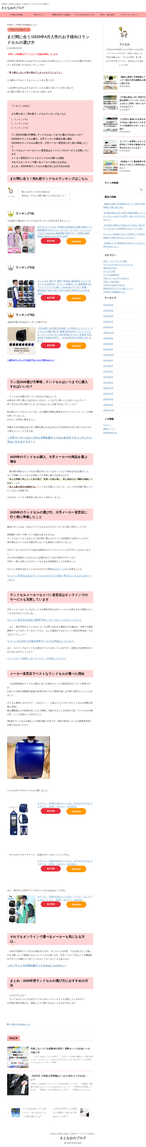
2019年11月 (108, 410)
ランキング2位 (21, 123)
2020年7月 (108, 388)
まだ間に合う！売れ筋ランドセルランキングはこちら (38, 113)
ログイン (107, 425)
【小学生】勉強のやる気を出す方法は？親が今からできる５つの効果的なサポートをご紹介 (124, 227)
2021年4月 (108, 382)
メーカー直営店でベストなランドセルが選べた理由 (37, 158)
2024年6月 (108, 310)
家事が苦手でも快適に (61, 15)
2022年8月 (108, 343)
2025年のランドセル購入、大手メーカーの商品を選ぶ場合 (41, 138)
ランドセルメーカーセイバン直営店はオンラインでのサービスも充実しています (50, 152)
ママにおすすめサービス (84, 15)
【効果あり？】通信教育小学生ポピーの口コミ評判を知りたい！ (133, 164)
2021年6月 (108, 377)
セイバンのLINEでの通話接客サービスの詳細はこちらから (40, 641)
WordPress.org (110, 432)
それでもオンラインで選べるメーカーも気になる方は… (39, 162)
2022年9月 (108, 338)
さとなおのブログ (12, 8)
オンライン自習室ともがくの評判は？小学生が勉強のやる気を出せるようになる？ (133, 144)
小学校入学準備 (16, 15)
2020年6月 (108, 393)
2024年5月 (108, 316)
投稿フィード (109, 428)
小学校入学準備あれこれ (20, 1024)
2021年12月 (108, 355)
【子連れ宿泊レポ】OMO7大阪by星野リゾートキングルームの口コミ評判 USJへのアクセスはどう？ (124, 216)
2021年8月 (108, 366)
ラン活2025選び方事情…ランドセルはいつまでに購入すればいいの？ (47, 134)
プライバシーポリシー (130, 15)
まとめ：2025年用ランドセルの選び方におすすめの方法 (40, 166)
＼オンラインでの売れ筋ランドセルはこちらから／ (36, 965)
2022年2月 (108, 349)
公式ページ (59, 569)
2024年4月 (108, 321)
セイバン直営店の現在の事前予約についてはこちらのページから (44, 619)
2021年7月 (108, 371)
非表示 (26, 105)
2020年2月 (108, 404)
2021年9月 (108, 360)
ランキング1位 (21, 119)
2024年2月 (108, 327)
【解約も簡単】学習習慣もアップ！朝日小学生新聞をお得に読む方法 (133, 80)
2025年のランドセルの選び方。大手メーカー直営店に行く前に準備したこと (49, 144)
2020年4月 (108, 399)
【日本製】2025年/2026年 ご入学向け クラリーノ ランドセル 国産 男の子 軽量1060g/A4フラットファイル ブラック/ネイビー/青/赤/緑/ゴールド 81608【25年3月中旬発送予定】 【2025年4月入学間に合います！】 (65, 334)
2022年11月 (108, 332)
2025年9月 (108, 305)
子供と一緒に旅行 (107, 15)
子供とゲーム (38, 15)
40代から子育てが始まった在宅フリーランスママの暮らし (73, 1134)
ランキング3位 (21, 127)
